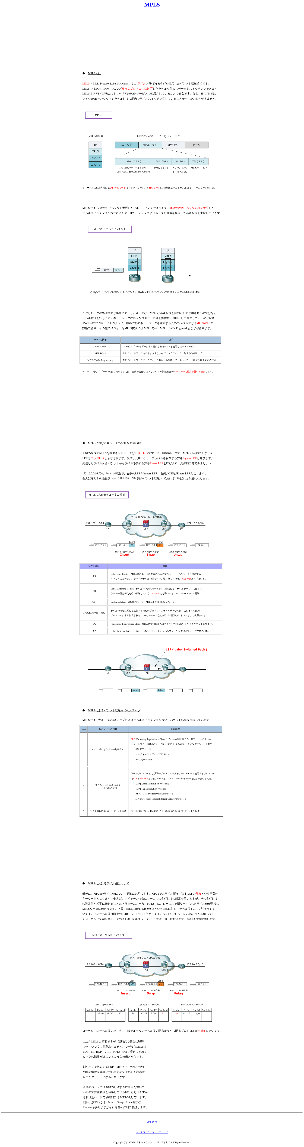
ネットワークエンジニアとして (152, 1132)
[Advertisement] (152, 36)
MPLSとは (152, 1122)
